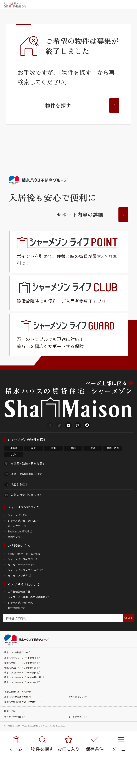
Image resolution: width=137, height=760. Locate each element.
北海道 (13, 448)
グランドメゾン (75, 697)
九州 (13, 454)
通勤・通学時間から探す (26, 474)
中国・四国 (112, 448)
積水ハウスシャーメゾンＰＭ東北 (20, 657)
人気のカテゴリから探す (26, 495)
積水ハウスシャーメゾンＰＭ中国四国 (22, 677)
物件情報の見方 (16, 608)
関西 (92, 448)
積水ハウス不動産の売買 (16, 697)
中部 (73, 448)
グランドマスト (75, 716)
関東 (53, 448)
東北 (33, 448)
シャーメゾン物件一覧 (20, 602)
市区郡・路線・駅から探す (28, 463)
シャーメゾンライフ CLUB (22, 559)
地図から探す (19, 484)
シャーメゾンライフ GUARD (23, 570)
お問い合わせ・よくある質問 (24, 554)
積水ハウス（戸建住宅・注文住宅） (21, 701)
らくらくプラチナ (18, 575)
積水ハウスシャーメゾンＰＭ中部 (20, 667)
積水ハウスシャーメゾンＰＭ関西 (20, 672)
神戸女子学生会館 (12, 716)
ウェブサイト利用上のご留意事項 (26, 597)
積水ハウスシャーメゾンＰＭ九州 (20, 682)
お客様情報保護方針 (19, 591)
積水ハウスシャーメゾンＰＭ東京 (20, 662)
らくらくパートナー (19, 564)
